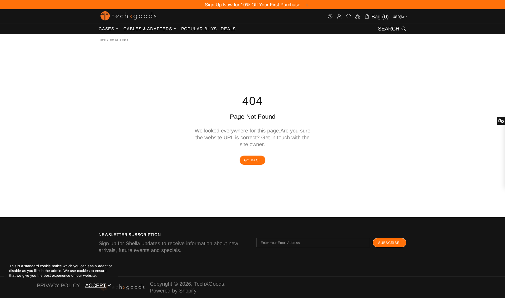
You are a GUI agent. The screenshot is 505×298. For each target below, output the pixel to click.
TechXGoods (128, 16)
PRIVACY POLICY (58, 285)
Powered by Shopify (173, 291)
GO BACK (252, 160)
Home (102, 39)
